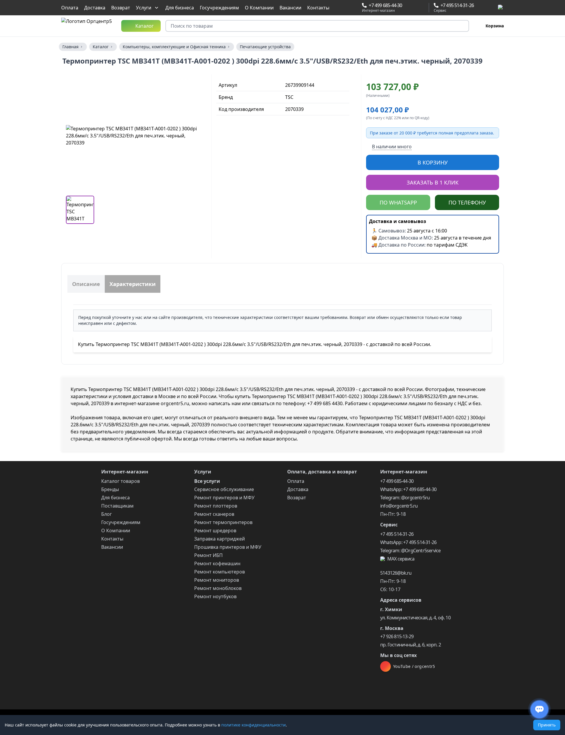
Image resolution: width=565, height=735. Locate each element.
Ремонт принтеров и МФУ (224, 497)
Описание (86, 283)
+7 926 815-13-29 (396, 636)
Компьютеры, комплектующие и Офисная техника (174, 46)
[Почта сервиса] (493, 7)
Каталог (101, 46)
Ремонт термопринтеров (223, 522)
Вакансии (290, 7)
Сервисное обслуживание (224, 489)
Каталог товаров (120, 481)
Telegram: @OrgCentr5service (410, 550)
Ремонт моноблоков (218, 588)
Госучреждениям (219, 7)
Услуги (143, 7)
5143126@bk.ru (396, 573)
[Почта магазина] (422, 7)
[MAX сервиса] (501, 8)
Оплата (69, 7)
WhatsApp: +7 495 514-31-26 (408, 542)
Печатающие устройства (265, 46)
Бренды (110, 489)
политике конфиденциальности (253, 725)
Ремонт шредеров (215, 530)
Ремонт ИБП (208, 555)
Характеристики (132, 283)
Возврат (120, 7)
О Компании (259, 7)
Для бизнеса (179, 7)
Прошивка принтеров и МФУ (227, 547)
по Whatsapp (398, 202)
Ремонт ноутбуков (215, 596)
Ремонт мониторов (216, 580)
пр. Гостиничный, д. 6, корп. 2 (410, 644)
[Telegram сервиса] (486, 8)
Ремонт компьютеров (219, 571)
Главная (70, 46)
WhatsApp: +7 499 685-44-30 (408, 489)
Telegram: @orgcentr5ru (405, 497)
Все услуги (207, 481)
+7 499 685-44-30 (396, 481)
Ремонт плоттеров (215, 506)
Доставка (94, 7)
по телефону (467, 202)
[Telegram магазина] (415, 8)
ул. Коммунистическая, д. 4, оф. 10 (415, 617)
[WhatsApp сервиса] (479, 8)
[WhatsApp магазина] (408, 8)
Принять (547, 725)
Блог (106, 514)
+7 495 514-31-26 (396, 534)
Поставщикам (117, 506)
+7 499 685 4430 (325, 403)
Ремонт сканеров (214, 514)
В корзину (433, 162)
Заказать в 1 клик (432, 182)
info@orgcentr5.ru (399, 506)
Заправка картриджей (219, 539)
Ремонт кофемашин (217, 563)
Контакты (318, 7)
